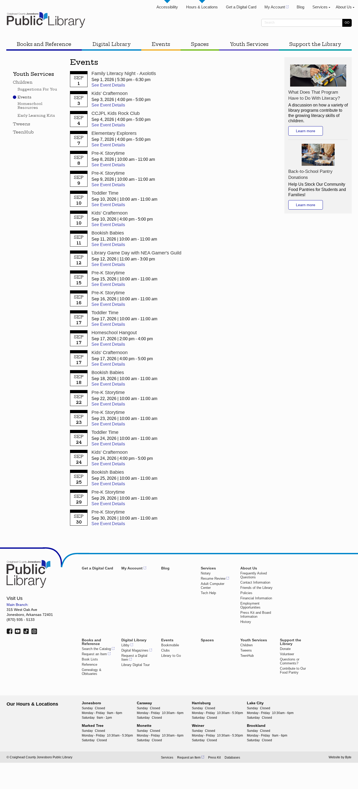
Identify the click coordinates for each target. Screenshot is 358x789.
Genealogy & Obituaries (91, 672)
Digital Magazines (134, 650)
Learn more (305, 131)
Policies (246, 593)
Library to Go (171, 656)
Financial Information (256, 598)
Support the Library (315, 44)
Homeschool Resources (30, 106)
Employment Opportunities (250, 605)
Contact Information (255, 582)
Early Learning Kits (36, 116)
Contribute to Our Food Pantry (293, 670)
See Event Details (108, 85)
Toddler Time (104, 193)
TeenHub (23, 132)
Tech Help (208, 593)
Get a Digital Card (241, 7)
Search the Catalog (96, 649)
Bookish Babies (107, 233)
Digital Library (112, 44)
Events (161, 44)
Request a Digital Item (134, 658)
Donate (285, 649)
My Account (274, 7)
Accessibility (167, 7)
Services (320, 7)
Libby (125, 645)
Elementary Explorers (114, 133)
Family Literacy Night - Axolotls (123, 73)
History (245, 622)
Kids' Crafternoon (109, 93)
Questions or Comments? (289, 661)
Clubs (165, 650)
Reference (89, 665)
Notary (206, 573)
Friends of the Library (256, 588)
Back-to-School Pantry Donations (310, 174)
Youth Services (249, 44)
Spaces (200, 44)
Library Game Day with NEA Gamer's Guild (136, 252)
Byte (348, 757)
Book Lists (90, 659)
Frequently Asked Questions (253, 575)
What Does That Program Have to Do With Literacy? (314, 95)
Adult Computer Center (212, 586)
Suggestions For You (37, 89)
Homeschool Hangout (114, 332)
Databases (232, 757)
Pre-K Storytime (108, 153)
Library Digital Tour (135, 665)
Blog (300, 7)
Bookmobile (170, 645)
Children (22, 82)
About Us (344, 7)
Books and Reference (44, 44)
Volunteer (287, 654)
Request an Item (94, 654)
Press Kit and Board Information (255, 615)
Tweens (21, 124)
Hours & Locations (202, 7)
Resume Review (213, 578)
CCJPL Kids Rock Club (115, 113)
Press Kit (214, 757)
